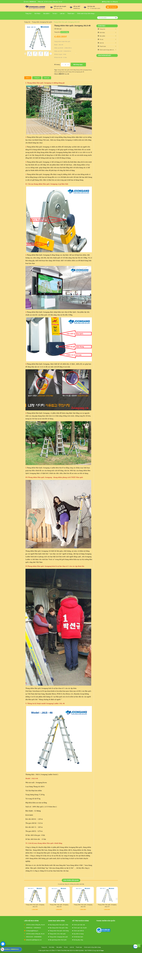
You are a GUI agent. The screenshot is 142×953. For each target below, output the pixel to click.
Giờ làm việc (91, 6)
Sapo (102, 950)
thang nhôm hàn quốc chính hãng (67, 69)
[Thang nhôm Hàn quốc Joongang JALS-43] (35, 895)
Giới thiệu (37, 13)
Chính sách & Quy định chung (85, 13)
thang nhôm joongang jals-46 (76, 71)
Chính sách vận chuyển (80, 927)
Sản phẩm (46, 13)
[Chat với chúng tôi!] (2, 943)
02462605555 (37, 936)
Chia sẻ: (56, 74)
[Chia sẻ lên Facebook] (60, 74)
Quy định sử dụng (78, 933)
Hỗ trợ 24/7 (76, 6)
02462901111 (37, 927)
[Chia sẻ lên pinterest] (63, 74)
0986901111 (33, 1)
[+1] (68, 74)
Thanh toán (70, 13)
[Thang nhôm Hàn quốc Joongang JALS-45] (83, 895)
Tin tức (54, 13)
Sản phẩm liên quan (71, 880)
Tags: (56, 69)
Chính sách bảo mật (79, 924)
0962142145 (29, 936)
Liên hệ (62, 13)
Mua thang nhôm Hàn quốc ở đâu (59, 924)
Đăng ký (115, 1)
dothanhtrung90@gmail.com (34, 940)
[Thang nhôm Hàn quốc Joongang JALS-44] (59, 895)
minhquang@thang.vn (32, 930)
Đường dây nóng (78, 940)
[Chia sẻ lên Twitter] (61, 74)
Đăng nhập (106, 1)
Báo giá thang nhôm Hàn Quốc (58, 940)
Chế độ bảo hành (78, 936)
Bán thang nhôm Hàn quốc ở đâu (59, 927)
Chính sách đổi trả (79, 930)
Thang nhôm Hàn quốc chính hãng (59, 930)
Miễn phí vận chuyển (60, 6)
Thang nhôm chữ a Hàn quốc (58, 933)
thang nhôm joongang (82, 69)
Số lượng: (57, 64)
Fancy (66, 74)
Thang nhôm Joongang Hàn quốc (59, 936)
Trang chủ (28, 13)
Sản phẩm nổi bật (104, 55)
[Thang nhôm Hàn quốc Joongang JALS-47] (107, 895)
